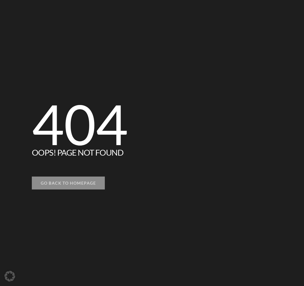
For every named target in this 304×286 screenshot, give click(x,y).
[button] (10, 276)
